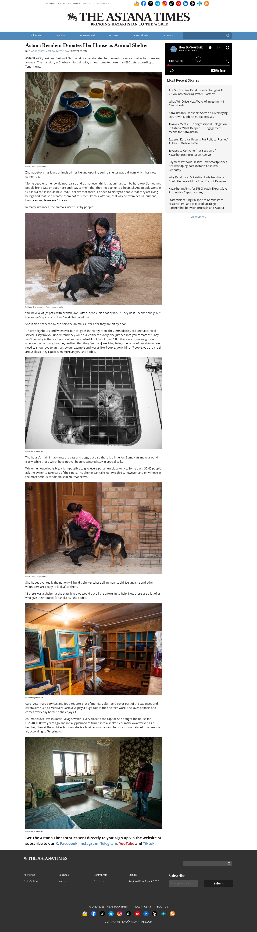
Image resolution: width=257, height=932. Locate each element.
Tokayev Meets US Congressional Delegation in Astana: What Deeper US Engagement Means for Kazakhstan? (198, 128)
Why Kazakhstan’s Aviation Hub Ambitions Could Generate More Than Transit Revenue (197, 179)
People (62, 51)
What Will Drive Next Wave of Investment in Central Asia (197, 103)
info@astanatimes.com (137, 921)
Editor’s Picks (31, 881)
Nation (61, 35)
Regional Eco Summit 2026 (143, 881)
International (87, 35)
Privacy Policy (141, 906)
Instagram (88, 843)
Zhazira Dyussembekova (42, 51)
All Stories (37, 35)
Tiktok (149, 843)
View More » (198, 217)
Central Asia (141, 35)
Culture (132, 874)
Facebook (68, 843)
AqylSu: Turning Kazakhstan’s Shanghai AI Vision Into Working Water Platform (196, 92)
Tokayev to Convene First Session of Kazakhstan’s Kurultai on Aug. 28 (192, 152)
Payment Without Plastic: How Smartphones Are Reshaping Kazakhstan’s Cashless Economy (198, 166)
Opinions (168, 35)
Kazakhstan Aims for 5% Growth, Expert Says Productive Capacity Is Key (198, 190)
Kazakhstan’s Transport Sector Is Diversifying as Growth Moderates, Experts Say (198, 115)
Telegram (108, 843)
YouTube (126, 843)
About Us (162, 906)
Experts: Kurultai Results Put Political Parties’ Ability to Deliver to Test (198, 141)
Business (114, 35)
